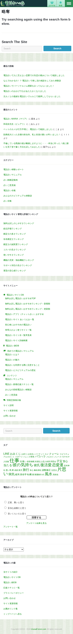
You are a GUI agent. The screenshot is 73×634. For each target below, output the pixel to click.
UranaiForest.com (38, 629)
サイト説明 (8, 405)
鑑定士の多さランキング (14, 234)
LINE (6, 453)
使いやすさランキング (13, 255)
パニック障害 (28, 457)
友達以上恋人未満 (42, 461)
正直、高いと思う (16, 502)
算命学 (23, 474)
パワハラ (40, 456)
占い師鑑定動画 (10, 180)
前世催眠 (30, 461)
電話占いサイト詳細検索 (16, 340)
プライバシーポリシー (13, 593)
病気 (11, 474)
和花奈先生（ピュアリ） (14, 124)
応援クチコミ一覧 (11, 588)
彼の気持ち (23, 464)
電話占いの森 (12, 3)
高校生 (55, 475)
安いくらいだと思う (17, 513)
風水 (48, 474)
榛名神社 (37, 470)
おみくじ (15, 453)
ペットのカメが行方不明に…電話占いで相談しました (27, 129)
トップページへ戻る (12, 614)
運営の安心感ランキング (14, 270)
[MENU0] (69, 3)
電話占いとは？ (12, 354)
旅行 (26, 469)
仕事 (14, 460)
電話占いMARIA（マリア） (15, 119)
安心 (65, 461)
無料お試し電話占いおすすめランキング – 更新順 (27, 309)
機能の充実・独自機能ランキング (18, 260)
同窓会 (53, 461)
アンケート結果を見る (36, 523)
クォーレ (54, 453)
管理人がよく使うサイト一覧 (18, 330)
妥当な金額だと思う (17, 508)
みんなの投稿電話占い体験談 (18, 389)
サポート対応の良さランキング (17, 265)
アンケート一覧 (10, 527)
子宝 (59, 461)
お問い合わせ (9, 416)
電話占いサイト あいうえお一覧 (19, 319)
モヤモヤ (66, 457)
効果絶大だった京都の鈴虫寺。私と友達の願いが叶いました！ (31, 134)
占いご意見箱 (9, 185)
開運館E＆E (39, 475)
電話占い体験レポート (13, 169)
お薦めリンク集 (10, 609)
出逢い (23, 461)
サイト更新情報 (10, 410)
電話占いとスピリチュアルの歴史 (20, 370)
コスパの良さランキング (14, 249)
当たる (7, 465)
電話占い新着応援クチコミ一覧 (19, 384)
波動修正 (46, 470)
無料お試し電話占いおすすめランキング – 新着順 (27, 304)
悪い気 (8, 470)
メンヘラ (58, 457)
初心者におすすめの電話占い (18, 325)
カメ (47, 454)
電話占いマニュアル (12, 175)
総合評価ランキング (12, 228)
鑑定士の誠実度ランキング (15, 244)
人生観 (6, 461)
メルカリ (50, 457)
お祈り (24, 454)
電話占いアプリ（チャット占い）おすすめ (24, 314)
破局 (17, 474)
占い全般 (7, 201)
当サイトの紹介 (10, 572)
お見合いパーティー (36, 454)
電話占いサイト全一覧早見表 (18, 335)
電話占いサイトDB (12, 577)
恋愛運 (57, 465)
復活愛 (46, 465)
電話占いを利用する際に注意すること (22, 365)
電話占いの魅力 (12, 360)
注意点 (54, 470)
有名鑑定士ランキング (13, 239)
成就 (16, 470)
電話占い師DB (9, 582)
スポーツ (19, 457)
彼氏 (37, 465)
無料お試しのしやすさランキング (18, 223)
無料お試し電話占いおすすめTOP (20, 298)
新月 (20, 470)
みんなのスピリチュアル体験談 (17, 196)
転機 (29, 474)
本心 (31, 470)
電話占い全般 (9, 190)
